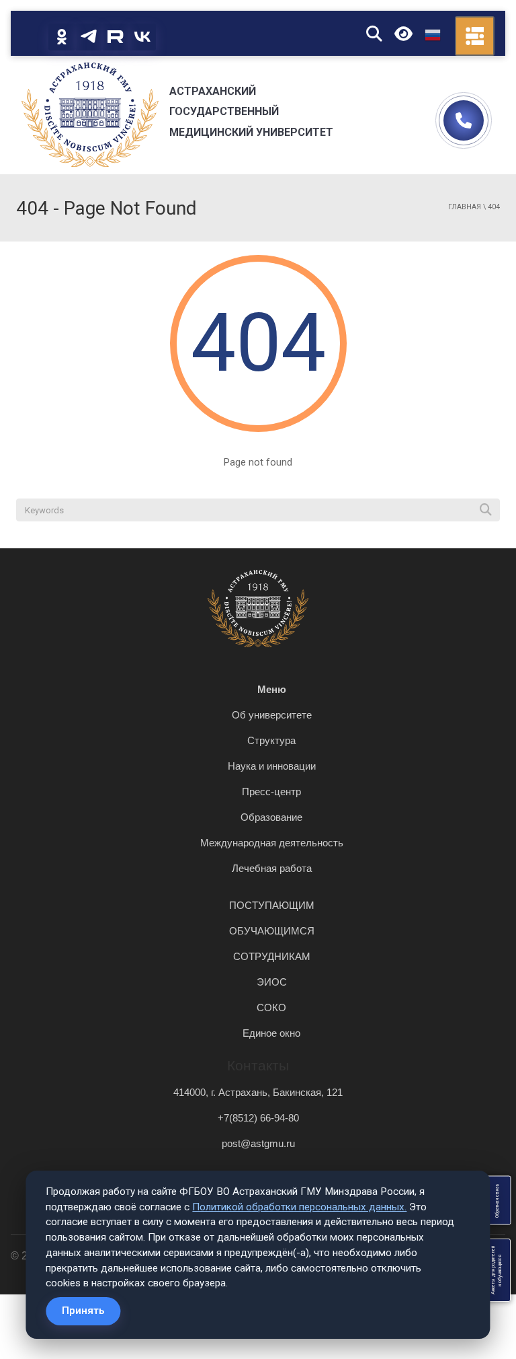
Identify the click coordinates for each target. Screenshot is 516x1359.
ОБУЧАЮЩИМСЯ (271, 930)
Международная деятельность (271, 842)
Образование (271, 817)
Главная (464, 207)
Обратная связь (496, 1200)
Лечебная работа (272, 868)
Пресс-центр (271, 791)
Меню (271, 689)
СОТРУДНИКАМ (271, 956)
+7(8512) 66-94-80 (258, 1118)
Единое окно (271, 1033)
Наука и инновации (272, 766)
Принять (83, 1311)
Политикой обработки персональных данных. (299, 1207)
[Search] (486, 510)
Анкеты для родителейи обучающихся (496, 1270)
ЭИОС (272, 982)
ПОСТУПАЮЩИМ (271, 905)
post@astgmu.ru (258, 1143)
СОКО (271, 1007)
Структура (271, 740)
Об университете (272, 715)
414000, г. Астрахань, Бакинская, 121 (258, 1092)
